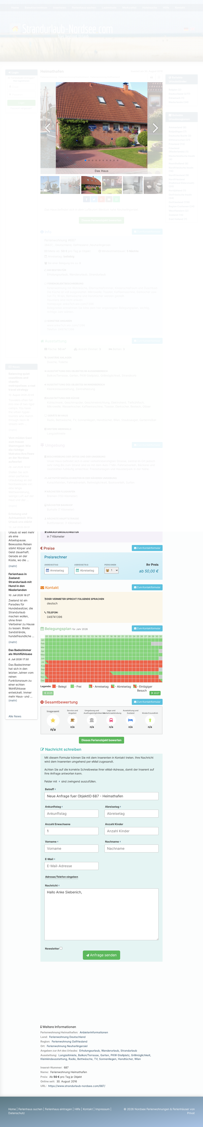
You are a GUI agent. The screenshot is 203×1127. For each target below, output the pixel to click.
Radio (72, 1059)
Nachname (112, 841)
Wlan (137, 1059)
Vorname (51, 841)
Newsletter (52, 948)
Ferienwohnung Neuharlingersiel (67, 1046)
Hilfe (77, 1109)
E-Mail (49, 859)
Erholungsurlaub (89, 1050)
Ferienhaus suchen (30, 1109)
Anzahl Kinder (114, 824)
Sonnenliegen (107, 1059)
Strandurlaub (129, 1050)
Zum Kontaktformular (148, 547)
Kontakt (88, 1109)
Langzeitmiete (67, 1055)
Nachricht (51, 885)
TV (96, 1059)
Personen (110, 565)
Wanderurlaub (110, 1050)
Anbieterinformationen (94, 1032)
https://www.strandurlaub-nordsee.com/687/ (76, 1086)
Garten (104, 1055)
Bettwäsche (85, 1059)
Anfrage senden (103, 955)
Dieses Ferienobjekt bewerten (101, 740)
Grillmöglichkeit (140, 1055)
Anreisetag (51, 565)
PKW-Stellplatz (120, 1055)
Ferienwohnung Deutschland (67, 1036)
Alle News (15, 716)
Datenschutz (16, 1113)
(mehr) (13, 566)
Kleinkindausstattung (53, 1059)
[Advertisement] (101, 993)
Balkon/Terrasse (88, 1055)
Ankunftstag (53, 806)
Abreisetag (81, 565)
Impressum (102, 1109)
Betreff (50, 789)
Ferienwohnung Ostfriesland (69, 1041)
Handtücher (125, 1059)
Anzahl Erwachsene (57, 824)
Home (12, 1109)
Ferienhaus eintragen (58, 1109)
